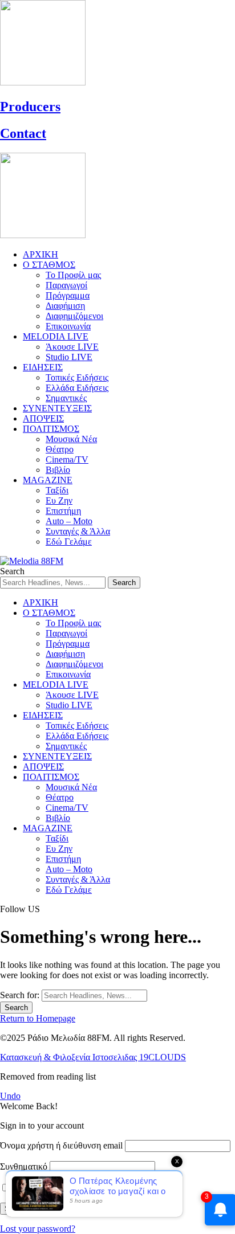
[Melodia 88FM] (31, 561)
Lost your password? (37, 1228)
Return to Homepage (37, 1018)
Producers (30, 106)
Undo (10, 1096)
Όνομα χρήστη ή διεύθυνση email (61, 1145)
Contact (23, 133)
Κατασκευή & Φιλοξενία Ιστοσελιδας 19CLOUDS (93, 1057)
